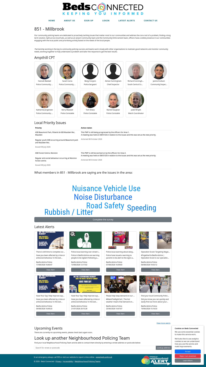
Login (106, 20)
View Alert (50, 270)
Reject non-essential (188, 356)
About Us (69, 20)
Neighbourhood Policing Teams (87, 361)
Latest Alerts (126, 20)
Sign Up (88, 20)
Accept (188, 351)
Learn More (187, 360)
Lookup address (163, 348)
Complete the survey (103, 219)
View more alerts (163, 323)
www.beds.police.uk (104, 357)
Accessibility (68, 361)
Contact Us (151, 20)
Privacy (58, 361)
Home (51, 20)
